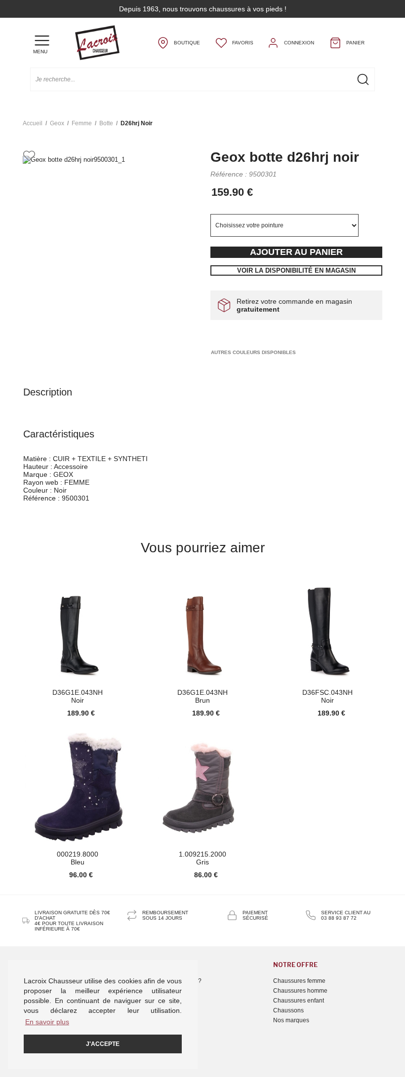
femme (82, 123)
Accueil (32, 123)
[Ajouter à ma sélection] (29, 156)
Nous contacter (168, 990)
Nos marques (291, 1020)
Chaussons (288, 1010)
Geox (57, 123)
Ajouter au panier (296, 252)
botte (106, 123)
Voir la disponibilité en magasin (296, 270)
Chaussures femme (299, 980)
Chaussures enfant (298, 1000)
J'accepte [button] (103, 1044)
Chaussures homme (300, 990)
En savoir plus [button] (47, 1022)
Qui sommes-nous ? (175, 980)
